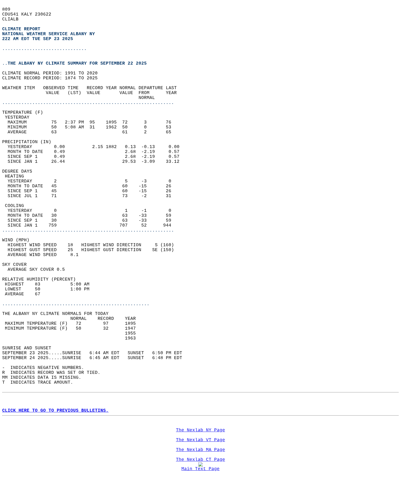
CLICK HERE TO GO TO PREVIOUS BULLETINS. (55, 410)
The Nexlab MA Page (200, 449)
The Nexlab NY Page (200, 430)
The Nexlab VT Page (200, 440)
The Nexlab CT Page (200, 459)
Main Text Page (200, 469)
